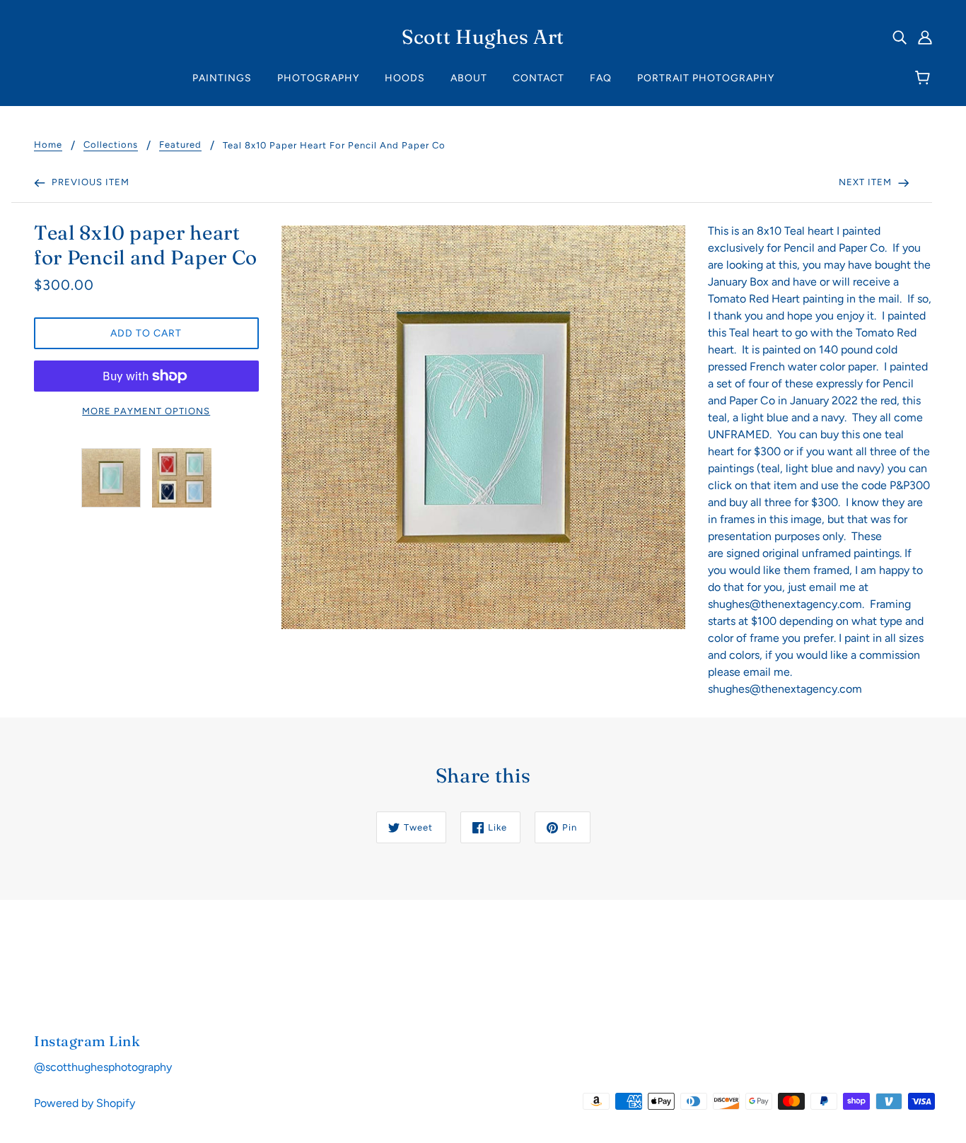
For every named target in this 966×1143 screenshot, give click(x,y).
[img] (899, 37)
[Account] (925, 37)
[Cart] (924, 78)
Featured (180, 145)
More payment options (146, 411)
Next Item (867, 182)
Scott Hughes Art (483, 37)
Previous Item (89, 182)
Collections (110, 145)
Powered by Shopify (84, 1103)
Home (48, 145)
